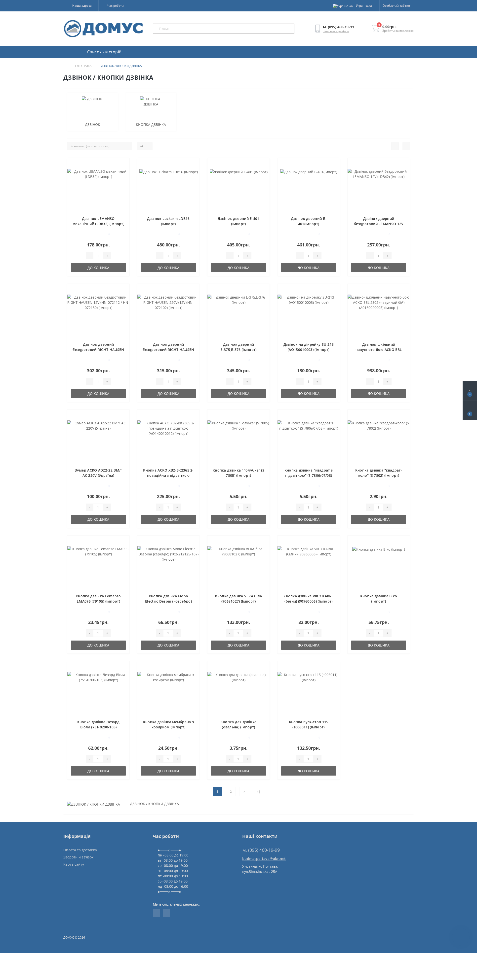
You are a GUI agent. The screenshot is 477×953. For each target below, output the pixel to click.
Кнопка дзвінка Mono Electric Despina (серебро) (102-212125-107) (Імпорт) (168, 601)
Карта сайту (73, 864)
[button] (80, 5)
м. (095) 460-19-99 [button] (261, 850)
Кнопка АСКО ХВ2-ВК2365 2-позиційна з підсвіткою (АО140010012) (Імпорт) (168, 475)
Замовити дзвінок (336, 31)
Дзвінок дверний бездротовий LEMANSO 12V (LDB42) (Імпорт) (379, 223)
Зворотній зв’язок (78, 857)
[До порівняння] (124, 171)
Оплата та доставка (80, 850)
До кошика (98, 267)
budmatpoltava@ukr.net (264, 858)
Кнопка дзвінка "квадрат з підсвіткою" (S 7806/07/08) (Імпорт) (308, 475)
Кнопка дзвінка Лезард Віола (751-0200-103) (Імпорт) (98, 727)
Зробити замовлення (398, 31)
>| (258, 791)
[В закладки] (124, 164)
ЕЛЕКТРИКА (83, 66)
